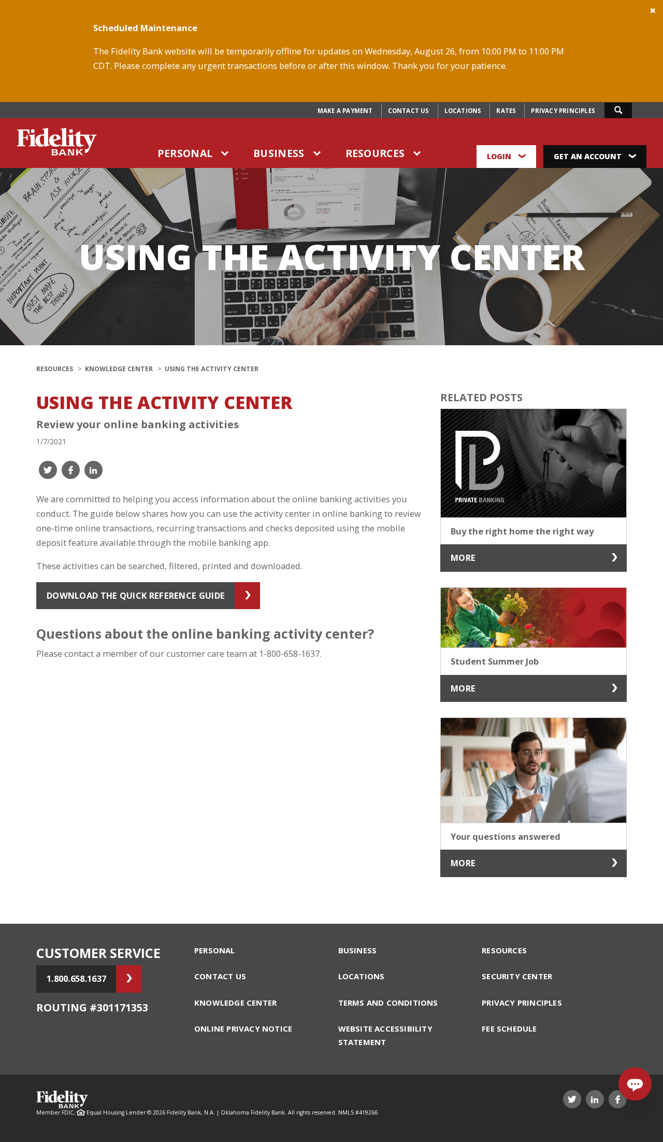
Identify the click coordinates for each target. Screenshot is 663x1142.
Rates (506, 111)
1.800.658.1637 (76, 978)
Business (278, 153)
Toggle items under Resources (417, 153)
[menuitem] (345, 111)
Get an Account (589, 156)
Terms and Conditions (388, 1002)
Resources (375, 153)
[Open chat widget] (635, 1084)
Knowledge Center (119, 368)
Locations (463, 111)
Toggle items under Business (317, 153)
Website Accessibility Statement (385, 1035)
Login (500, 156)
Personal (184, 153)
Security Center (517, 976)
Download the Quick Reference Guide (136, 595)
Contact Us (408, 111)
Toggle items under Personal (225, 153)
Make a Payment (345, 111)
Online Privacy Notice (243, 1028)
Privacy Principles (563, 111)
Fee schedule (509, 1028)
